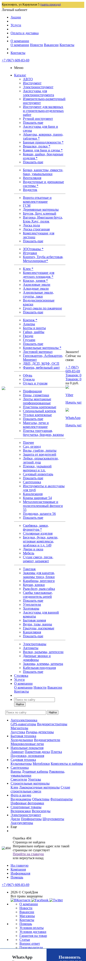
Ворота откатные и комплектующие (37, 199)
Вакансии (51, 45)
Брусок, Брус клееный (39, 213)
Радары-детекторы (40, 732)
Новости (36, 45)
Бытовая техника (23, 736)
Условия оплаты (31, 928)
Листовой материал (37, 352)
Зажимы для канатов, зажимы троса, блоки (39, 575)
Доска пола (31, 225)
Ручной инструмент (38, 118)
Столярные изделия (37, 533)
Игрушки (30, 253)
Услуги (16, 25)
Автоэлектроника (24, 720)
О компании (20, 41)
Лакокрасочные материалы (39, 787)
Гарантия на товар (33, 936)
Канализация (33, 494)
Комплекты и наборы (67, 763)
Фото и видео (21, 795)
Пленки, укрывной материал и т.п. (37, 468)
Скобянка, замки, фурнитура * (36, 527)
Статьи (24, 939)
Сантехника (32, 482)
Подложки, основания (27, 756)
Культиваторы (21, 763)
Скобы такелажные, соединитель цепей (38, 594)
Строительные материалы (30, 783)
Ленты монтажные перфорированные (37, 401)
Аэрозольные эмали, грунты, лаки (38, 294)
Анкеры (29, 324)
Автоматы (30, 648)
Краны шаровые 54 (37, 498)
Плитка (56, 752)
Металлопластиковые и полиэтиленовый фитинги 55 (43, 506)
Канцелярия (32, 632)
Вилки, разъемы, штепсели (43, 652)
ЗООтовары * (33, 249)
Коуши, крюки (34, 585)
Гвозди (28, 336)
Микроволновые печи (27, 744)
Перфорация (32, 391)
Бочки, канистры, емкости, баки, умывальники (43, 172)
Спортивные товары (26, 807)
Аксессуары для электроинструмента (38, 93)
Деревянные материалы (41, 209)
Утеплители (32, 604)
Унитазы (34, 779)
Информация (20, 873)
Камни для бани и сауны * (43, 150)
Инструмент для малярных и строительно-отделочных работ (43, 111)
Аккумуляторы (22, 823)
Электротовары (34, 644)
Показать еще (33, 122)
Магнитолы (19, 728)
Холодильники (22, 740)
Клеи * (28, 269)
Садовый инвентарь (38, 474)
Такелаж (29, 569)
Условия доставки (32, 932)
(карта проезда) (50, 4)
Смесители (19, 779)
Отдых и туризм (35, 383)
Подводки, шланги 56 (39, 514)
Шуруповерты (53, 819)
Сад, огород (32, 446)
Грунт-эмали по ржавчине (42, 308)
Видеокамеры (21, 799)
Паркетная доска (37, 752)
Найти (20, 704)
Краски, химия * (35, 280)
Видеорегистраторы (52, 724)
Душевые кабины (35, 771)
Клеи (14, 787)
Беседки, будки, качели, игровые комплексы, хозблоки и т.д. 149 (40, 541)
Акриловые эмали (36, 284)
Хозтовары (31, 608)
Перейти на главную (28, 854)
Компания (18, 869)
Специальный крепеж (39, 411)
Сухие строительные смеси (40, 789)
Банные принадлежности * (43, 142)
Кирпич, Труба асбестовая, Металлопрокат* (43, 259)
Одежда (29, 379)
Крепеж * (30, 320)
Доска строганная (36, 229)
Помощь (17, 877)
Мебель (28, 553)
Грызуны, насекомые (38, 628)
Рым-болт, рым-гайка (39, 589)
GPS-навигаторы (23, 724)
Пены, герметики (36, 395)
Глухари (29, 340)
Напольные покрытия (27, 748)
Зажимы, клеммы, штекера (43, 664)
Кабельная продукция (39, 668)
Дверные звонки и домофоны (37, 658)
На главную (19, 865)
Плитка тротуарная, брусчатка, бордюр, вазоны (43, 432)
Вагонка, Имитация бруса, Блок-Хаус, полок (43, 219)
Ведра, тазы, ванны (37, 624)
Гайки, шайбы (33, 332)
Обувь (27, 375)
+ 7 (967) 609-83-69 (72, 369)
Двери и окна (33, 549)
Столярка (21, 675)
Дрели (15, 819)
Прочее (28, 442)
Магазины (27, 916)
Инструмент (32, 83)
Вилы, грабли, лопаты (39, 450)
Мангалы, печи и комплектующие (36, 425)
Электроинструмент (38, 87)
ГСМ (26, 205)
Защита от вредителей (39, 454)
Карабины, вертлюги (39, 581)
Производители (31, 947)
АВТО (28, 79)
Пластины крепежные (39, 407)
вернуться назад (31, 858)
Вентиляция (32, 178)
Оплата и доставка (25, 33)
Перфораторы (31, 819)
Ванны (16, 771)
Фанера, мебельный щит (41, 367)
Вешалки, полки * (36, 146)
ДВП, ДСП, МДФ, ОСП (41, 363)
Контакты (67, 45)
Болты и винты (34, 328)
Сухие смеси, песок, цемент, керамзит (38, 559)
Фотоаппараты (61, 799)
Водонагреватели (47, 740)
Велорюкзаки (21, 811)
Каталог (20, 75)
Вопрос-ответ (29, 943)
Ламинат (17, 752)
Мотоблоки (41, 763)
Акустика (18, 732)
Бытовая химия (34, 620)
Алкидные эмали (36, 288)
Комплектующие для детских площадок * (38, 274)
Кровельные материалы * (42, 348)
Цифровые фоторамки (27, 803)
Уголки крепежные (37, 415)
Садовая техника (23, 760)
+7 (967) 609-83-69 (15, 60)
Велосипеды (41, 811)
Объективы (40, 799)
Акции (16, 17)
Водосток (30, 190)
